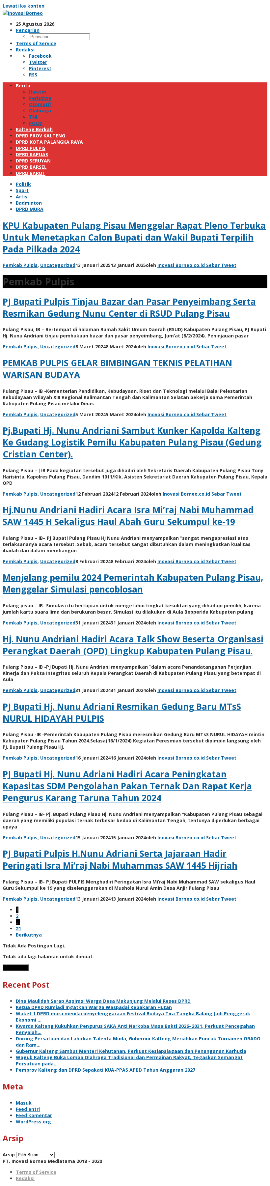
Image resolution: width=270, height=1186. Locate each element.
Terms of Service (36, 1172)
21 (18, 928)
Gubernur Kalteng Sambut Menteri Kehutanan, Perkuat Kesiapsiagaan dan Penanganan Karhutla (131, 1051)
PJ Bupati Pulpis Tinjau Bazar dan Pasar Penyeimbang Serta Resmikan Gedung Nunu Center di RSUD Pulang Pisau (129, 307)
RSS (33, 75)
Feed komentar (34, 1115)
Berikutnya (29, 935)
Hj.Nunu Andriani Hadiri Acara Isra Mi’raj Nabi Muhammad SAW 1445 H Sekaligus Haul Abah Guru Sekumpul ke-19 (128, 516)
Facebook (40, 56)
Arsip (9, 1154)
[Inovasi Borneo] (23, 13)
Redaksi (25, 1178)
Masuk (24, 1103)
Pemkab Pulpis (20, 265)
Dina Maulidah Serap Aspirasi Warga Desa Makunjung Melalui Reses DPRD (103, 1001)
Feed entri (28, 1109)
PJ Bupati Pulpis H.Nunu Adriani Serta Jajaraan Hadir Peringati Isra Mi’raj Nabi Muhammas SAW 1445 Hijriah (120, 859)
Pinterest (40, 68)
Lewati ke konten (23, 6)
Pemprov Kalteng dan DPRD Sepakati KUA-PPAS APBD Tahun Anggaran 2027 (105, 1070)
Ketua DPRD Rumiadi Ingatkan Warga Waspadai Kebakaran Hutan (94, 1007)
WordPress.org (33, 1121)
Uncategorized (57, 265)
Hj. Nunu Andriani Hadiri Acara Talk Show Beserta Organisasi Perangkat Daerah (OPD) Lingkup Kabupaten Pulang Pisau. (133, 645)
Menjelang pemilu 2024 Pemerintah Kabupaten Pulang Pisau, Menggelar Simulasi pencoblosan (133, 583)
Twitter (38, 62)
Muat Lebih (15, 967)
